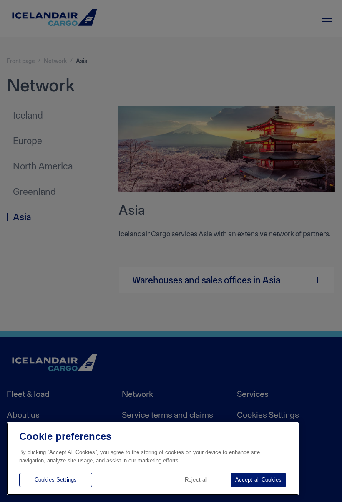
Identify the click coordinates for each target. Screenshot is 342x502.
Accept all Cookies (258, 480)
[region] (153, 458)
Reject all (196, 480)
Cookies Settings (56, 480)
